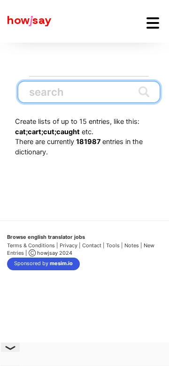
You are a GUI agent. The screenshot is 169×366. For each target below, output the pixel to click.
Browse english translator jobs (46, 237)
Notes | (134, 245)
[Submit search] (144, 91)
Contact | (93, 245)
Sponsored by (43, 263)
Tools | (114, 245)
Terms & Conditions (31, 245)
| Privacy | (68, 245)
